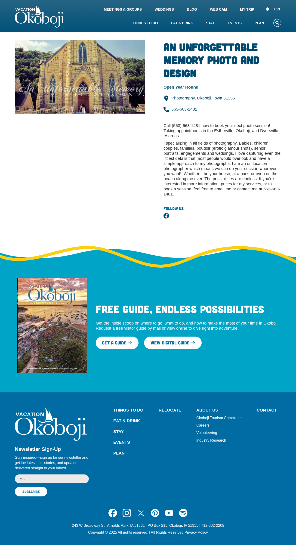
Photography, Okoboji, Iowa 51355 (203, 98)
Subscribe (31, 491)
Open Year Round (180, 87)
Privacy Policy (196, 532)
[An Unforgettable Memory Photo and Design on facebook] (166, 216)
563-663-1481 (184, 109)
